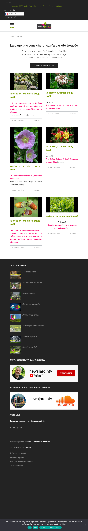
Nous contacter (16, 466)
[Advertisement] (44, 497)
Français (12, 13)
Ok (30, 527)
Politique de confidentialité (21, 461)
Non (35, 527)
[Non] (85, 525)
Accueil (12, 36)
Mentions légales (17, 457)
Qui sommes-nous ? (18, 453)
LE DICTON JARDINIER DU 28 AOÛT (62, 216)
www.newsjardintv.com (19, 442)
